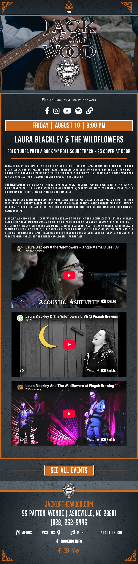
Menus (26, 533)
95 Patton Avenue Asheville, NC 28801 (69, 512)
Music (81, 533)
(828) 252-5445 (69, 521)
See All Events (69, 469)
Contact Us (107, 533)
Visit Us (49, 533)
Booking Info (71, 541)
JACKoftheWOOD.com (69, 503)
